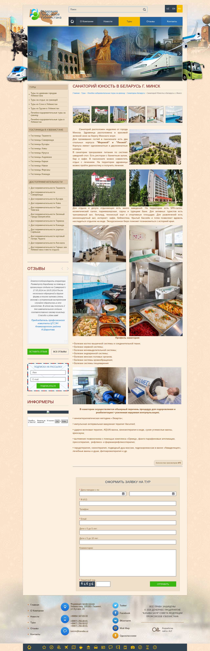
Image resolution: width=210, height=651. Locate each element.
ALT (170, 631)
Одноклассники (128, 635)
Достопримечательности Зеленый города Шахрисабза (47, 215)
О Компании (86, 21)
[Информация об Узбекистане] (140, 647)
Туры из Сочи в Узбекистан (44, 104)
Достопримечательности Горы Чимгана (46, 208)
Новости (108, 21)
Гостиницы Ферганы (40, 170)
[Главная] (72, 21)
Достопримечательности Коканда (47, 225)
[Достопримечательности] (29, 647)
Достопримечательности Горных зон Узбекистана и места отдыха (49, 248)
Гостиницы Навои (39, 165)
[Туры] (51, 647)
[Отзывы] (110, 647)
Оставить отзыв (38, 352)
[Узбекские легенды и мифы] (147, 647)
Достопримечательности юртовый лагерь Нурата (47, 237)
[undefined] (48, 425)
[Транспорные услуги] (95, 647)
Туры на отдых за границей (44, 100)
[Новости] (36, 647)
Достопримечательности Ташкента (48, 188)
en (173, 9)
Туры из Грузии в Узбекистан (45, 108)
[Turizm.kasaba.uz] (44, 16)
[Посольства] (118, 647)
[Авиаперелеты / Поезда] (66, 647)
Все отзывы (60, 352)
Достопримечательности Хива (46, 203)
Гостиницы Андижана (41, 157)
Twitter (123, 605)
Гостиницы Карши (39, 161)
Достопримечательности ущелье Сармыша (47, 230)
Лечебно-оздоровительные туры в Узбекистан (47, 120)
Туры (129, 21)
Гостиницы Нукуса (40, 153)
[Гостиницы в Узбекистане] (44, 647)
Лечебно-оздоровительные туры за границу (48, 113)
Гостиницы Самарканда (42, 140)
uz (168, 9)
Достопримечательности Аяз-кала (48, 243)
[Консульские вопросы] (103, 647)
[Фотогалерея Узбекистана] (132, 647)
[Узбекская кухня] (81, 647)
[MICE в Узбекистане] (59, 647)
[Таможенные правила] (125, 647)
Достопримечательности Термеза (47, 221)
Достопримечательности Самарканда (43, 193)
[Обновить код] (87, 584)
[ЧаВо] (154, 647)
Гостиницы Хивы (39, 148)
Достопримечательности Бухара (47, 199)
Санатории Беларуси (136, 93)
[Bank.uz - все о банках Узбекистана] (48, 412)
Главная (76, 93)
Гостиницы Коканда (40, 174)
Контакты (172, 21)
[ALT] (156, 629)
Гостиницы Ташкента (41, 135)
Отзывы (151, 21)
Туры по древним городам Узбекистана (44, 94)
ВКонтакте (125, 620)
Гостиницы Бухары (40, 144)
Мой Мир (125, 628)
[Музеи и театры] (88, 647)
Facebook (125, 613)
